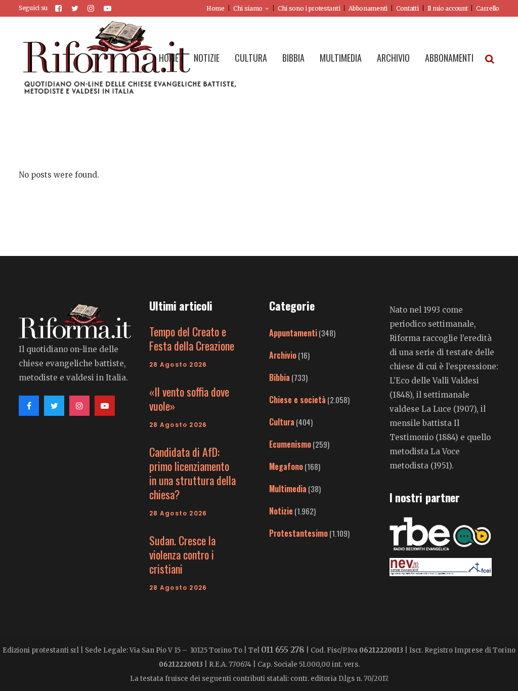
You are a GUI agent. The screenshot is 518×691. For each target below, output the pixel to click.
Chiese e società (297, 400)
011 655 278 (283, 649)
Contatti (407, 8)
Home (215, 8)
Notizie (281, 511)
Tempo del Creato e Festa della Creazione (191, 338)
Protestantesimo (298, 533)
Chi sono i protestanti (309, 8)
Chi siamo (248, 8)
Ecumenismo (290, 444)
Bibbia (279, 377)
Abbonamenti (368, 8)
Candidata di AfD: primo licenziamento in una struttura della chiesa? (192, 473)
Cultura (281, 422)
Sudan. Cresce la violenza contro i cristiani (182, 554)
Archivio (282, 355)
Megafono (286, 466)
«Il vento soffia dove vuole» (189, 398)
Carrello (487, 8)
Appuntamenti (293, 333)
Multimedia (288, 489)
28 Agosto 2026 (178, 364)
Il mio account (447, 8)
